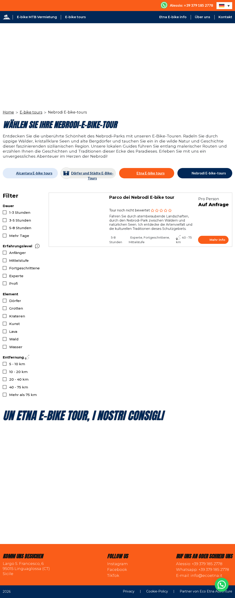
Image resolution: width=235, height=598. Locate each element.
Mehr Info (217, 240)
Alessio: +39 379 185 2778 (199, 563)
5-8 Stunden (20, 228)
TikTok (113, 575)
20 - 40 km (18, 379)
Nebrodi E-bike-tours (209, 173)
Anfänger (17, 253)
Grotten (16, 308)
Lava (13, 331)
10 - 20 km (18, 372)
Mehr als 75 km (23, 395)
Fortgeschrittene (24, 268)
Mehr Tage (19, 236)
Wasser (15, 347)
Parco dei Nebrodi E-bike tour (141, 197)
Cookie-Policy (157, 591)
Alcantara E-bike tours (34, 173)
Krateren (17, 316)
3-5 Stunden (20, 220)
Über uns (202, 17)
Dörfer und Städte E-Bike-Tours (92, 174)
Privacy (128, 591)
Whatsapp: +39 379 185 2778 (202, 569)
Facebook (117, 569)
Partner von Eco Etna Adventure (206, 591)
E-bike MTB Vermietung (37, 17)
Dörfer (15, 301)
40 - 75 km (18, 387)
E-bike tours (75, 17)
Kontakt (225, 17)
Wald (14, 339)
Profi (13, 283)
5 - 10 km (17, 364)
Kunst (14, 324)
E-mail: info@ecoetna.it (199, 575)
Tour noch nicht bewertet (129, 210)
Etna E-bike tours (151, 173)
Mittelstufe (19, 260)
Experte (16, 276)
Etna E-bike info (173, 17)
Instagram (117, 563)
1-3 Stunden (19, 212)
